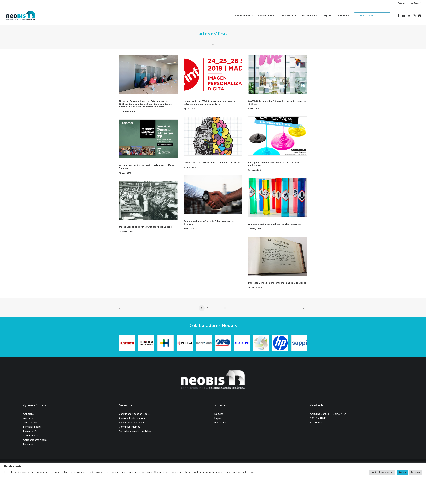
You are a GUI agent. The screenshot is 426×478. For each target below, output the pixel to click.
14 (225, 308)
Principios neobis (32, 427)
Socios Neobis (266, 15)
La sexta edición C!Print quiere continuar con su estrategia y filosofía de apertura (209, 102)
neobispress (221, 423)
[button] (398, 15)
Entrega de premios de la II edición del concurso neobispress (273, 164)
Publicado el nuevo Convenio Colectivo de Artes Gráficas (209, 222)
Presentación (30, 431)
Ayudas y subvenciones (131, 423)
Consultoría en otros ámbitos (135, 431)
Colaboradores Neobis (35, 440)
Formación (343, 15)
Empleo (327, 15)
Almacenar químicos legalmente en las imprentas (274, 224)
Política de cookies (246, 472)
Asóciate (401, 3)
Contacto (415, 3)
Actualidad (308, 15)
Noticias (218, 414)
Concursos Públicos (129, 427)
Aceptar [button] (402, 472)
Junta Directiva (31, 423)
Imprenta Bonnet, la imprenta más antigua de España (277, 283)
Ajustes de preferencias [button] (382, 472)
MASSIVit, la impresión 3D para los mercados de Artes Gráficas (277, 102)
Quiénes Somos (241, 15)
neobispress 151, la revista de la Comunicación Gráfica (212, 163)
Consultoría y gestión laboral (134, 414)
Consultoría (287, 15)
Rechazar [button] (415, 472)
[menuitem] (403, 3)
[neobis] (20, 16)
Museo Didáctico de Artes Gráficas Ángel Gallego (145, 227)
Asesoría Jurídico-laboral (132, 418)
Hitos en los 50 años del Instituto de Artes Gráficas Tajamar (146, 167)
